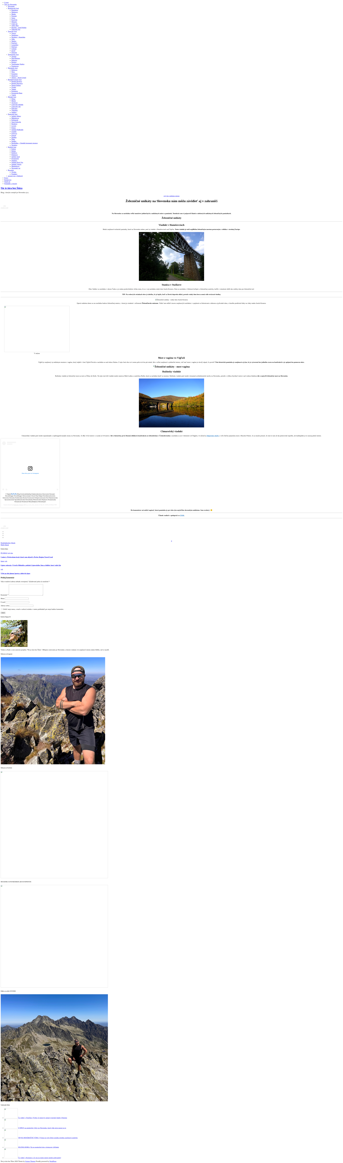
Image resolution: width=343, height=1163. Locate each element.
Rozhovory (7, 180)
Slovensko (11, 6)
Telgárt (13, 89)
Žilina (13, 99)
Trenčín (13, 56)
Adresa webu (5, 606)
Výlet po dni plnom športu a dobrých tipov (15, 573)
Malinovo (14, 12)
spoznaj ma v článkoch (15, 176)
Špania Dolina (16, 85)
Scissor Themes (30, 1161)
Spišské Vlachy (16, 164)
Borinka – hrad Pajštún (18, 27)
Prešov (13, 128)
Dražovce (14, 76)
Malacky (14, 22)
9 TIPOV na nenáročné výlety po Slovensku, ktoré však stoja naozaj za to (42, 1128)
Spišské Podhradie (17, 130)
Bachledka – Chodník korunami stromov (24, 143)
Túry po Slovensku (10, 4)
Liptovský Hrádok (17, 104)
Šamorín (14, 52)
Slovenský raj (15, 168)
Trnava (13, 33)
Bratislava (14, 10)
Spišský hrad (15, 157)
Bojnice (13, 62)
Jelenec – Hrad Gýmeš (18, 78)
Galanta (13, 49)
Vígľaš (13, 95)
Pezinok (14, 16)
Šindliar (14, 137)
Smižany (14, 160)
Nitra (13, 72)
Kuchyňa (14, 20)
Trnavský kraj (12, 31)
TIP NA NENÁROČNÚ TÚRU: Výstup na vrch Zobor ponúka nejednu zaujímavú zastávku (48, 1138)
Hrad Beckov (15, 58)
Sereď (13, 51)
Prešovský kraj (12, 114)
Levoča (13, 126)
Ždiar (13, 139)
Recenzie (11, 170)
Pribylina (14, 108)
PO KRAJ (4, 553)
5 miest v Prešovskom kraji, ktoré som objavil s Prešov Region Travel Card (27, 557)
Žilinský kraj (12, 97)
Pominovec (15, 66)
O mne (6, 2)
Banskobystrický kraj (15, 79)
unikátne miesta (174, 196)
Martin (13, 101)
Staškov (14, 112)
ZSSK (182, 515)
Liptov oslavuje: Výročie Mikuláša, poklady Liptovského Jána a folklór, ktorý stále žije (31, 565)
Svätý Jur (14, 24)
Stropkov (14, 145)
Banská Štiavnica (17, 83)
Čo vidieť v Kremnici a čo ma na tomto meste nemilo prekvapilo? (39, 1158)
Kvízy (6, 178)
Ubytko (13, 172)
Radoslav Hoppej (18, 505)
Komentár (4, 595)
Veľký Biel (14, 26)
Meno (2, 598)
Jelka (13, 39)
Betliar (13, 151)
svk (165, 196)
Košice (13, 149)
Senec (13, 18)
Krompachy (15, 158)
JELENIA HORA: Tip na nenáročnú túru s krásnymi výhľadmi (38, 1147)
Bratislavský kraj (13, 8)
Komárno (14, 74)
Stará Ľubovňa (16, 122)
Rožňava (14, 153)
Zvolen (13, 87)
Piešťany (14, 47)
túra (167, 196)
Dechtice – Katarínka (18, 37)
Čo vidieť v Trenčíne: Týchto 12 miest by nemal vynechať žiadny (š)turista (42, 1118)
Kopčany (14, 43)
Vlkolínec (14, 110)
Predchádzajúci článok (8, 543)
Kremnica (14, 91)
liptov (2, 561)
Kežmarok (14, 120)
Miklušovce (15, 118)
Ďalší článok (5, 545)
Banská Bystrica (16, 81)
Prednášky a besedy (10, 184)
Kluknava (14, 155)
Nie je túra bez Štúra (11, 188)
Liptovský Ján (16, 106)
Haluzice (14, 60)
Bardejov (14, 124)
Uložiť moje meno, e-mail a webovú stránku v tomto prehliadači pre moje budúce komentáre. (33, 609)
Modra (13, 14)
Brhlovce (14, 70)
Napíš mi (7, 182)
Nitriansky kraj (13, 68)
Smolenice (14, 35)
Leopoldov (14, 45)
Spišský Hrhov (16, 116)
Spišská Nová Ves (17, 162)
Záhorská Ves (15, 29)
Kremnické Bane (16, 93)
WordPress (52, 1161)
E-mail (3, 602)
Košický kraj (12, 147)
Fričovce (14, 133)
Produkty (14, 174)
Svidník (13, 132)
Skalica (13, 41)
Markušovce (15, 166)
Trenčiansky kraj (13, 54)
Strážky (13, 141)
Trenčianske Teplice (17, 64)
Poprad (13, 135)
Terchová (14, 103)
